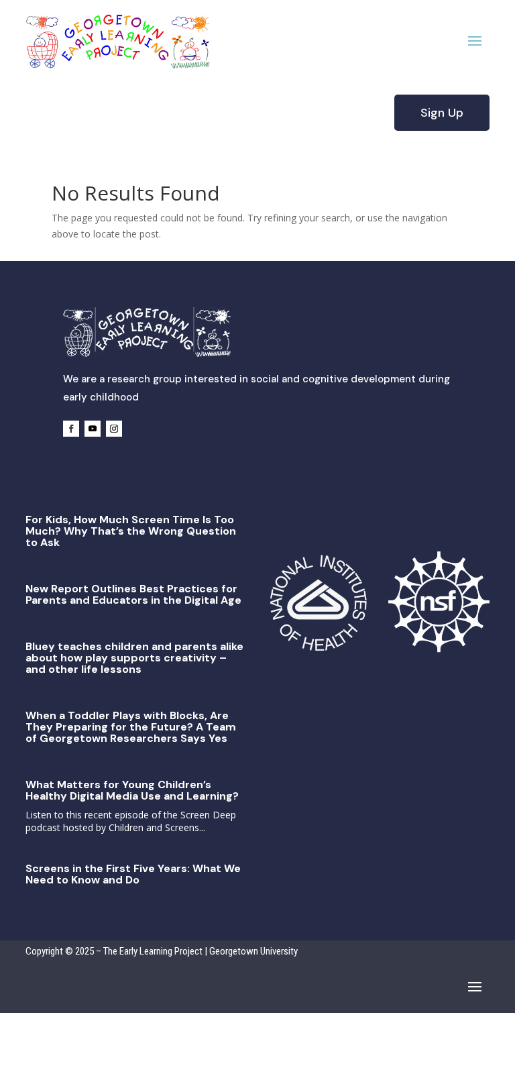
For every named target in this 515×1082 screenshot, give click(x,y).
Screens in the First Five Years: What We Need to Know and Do (133, 874)
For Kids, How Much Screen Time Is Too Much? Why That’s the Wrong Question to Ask (130, 530)
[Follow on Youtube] (92, 429)
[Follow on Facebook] (71, 429)
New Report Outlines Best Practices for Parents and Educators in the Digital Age (133, 594)
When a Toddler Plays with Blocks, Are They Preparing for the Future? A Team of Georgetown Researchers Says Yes (130, 726)
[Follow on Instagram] (114, 429)
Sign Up (441, 113)
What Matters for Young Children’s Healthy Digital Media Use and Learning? (132, 790)
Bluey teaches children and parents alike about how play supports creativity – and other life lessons (134, 657)
